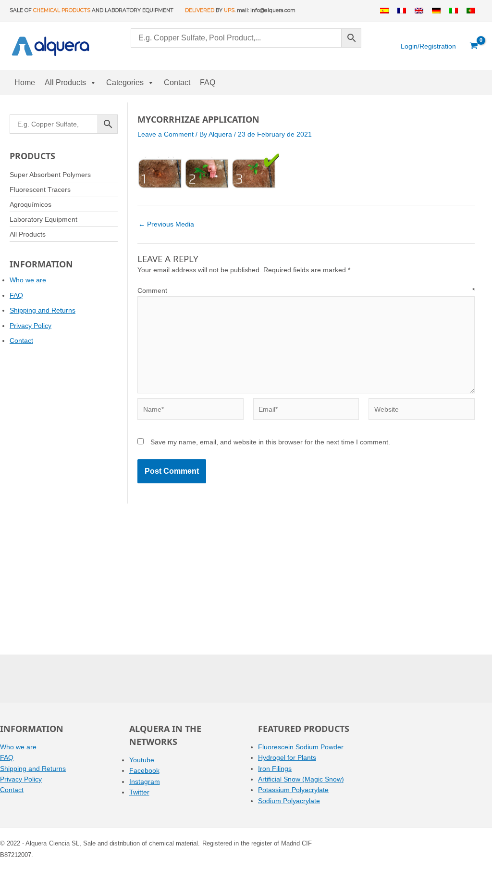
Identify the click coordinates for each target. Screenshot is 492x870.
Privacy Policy (30, 325)
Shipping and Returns (42, 310)
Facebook (144, 770)
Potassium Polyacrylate (293, 790)
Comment (306, 290)
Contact (177, 82)
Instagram (144, 781)
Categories (125, 82)
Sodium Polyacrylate (289, 801)
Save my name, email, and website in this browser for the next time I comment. (270, 442)
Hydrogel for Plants (287, 757)
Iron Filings (275, 768)
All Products (65, 82)
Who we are (28, 280)
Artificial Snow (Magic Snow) (301, 779)
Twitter (139, 792)
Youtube (141, 760)
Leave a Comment (165, 134)
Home (24, 82)
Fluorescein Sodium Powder (301, 747)
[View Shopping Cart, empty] (474, 46)
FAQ (207, 82)
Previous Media (166, 224)
